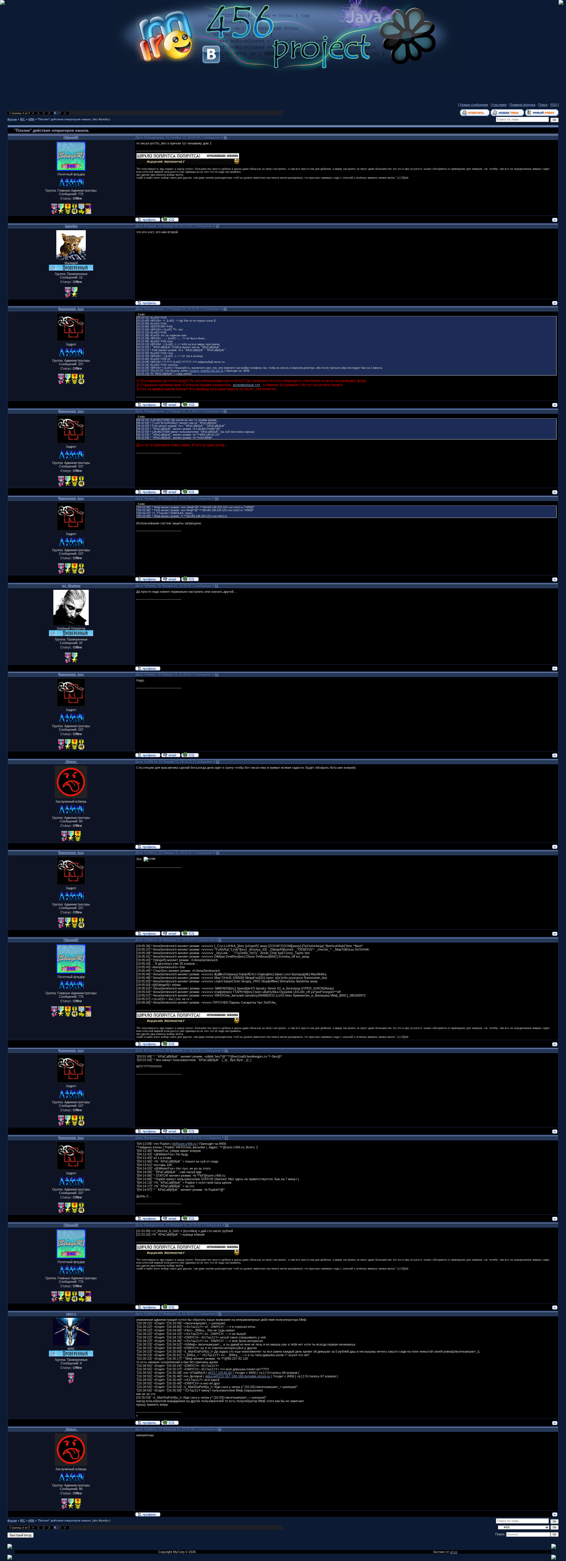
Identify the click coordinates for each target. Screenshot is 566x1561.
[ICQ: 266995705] (170, 1422)
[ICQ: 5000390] (170, 219)
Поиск (542, 104)
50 (216, 498)
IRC (22, 119)
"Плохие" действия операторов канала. (64, 119)
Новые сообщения (474, 104)
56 (226, 1050)
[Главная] (283, 72)
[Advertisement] (283, 87)
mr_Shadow (71, 585)
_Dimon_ (71, 761)
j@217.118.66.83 (220, 1372)
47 (217, 226)
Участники (498, 104)
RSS (553, 104)
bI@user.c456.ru (184, 1143)
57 (226, 1138)
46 (225, 137)
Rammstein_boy (71, 309)
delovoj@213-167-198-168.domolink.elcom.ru (237, 1376)
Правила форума (522, 104)
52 (216, 674)
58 (226, 1225)
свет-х (71, 1313)
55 (219, 940)
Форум (12, 119)
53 (217, 761)
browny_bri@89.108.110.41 (206, 370)
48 (225, 309)
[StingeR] (71, 137)
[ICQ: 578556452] (190, 404)
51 (216, 585)
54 (217, 852)
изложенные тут (246, 385)
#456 (31, 119)
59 (219, 1313)
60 (219, 1429)
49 (225, 411)
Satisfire (71, 226)
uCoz (454, 1552)
